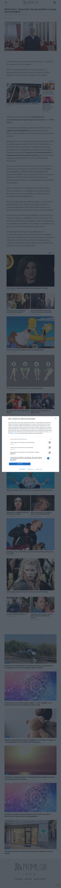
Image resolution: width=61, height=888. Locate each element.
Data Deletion (22, 469)
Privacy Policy (39, 469)
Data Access (30, 469)
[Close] (56, 419)
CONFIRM (20, 463)
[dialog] (30, 444)
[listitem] (30, 439)
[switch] (49, 442)
